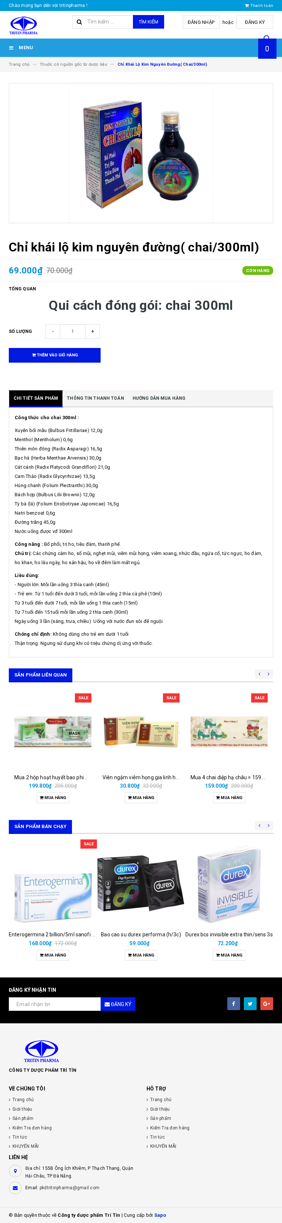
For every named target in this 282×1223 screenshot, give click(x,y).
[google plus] (266, 1003)
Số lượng (20, 331)
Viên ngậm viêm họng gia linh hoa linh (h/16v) (156, 777)
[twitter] (250, 1003)
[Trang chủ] (38, 25)
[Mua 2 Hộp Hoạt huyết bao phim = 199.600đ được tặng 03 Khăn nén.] (52, 731)
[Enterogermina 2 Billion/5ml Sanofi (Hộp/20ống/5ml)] (53, 883)
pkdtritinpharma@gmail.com (70, 1187)
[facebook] (233, 1003)
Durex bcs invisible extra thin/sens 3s (228, 934)
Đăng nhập (201, 22)
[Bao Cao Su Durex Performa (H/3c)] (141, 883)
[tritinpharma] (141, 1050)
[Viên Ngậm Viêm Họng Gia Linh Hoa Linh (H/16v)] (141, 731)
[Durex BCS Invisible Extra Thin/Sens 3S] (229, 883)
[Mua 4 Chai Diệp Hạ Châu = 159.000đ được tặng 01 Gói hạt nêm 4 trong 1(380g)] (229, 731)
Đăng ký (255, 22)
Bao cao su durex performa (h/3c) (141, 934)
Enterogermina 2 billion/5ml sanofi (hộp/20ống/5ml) (71, 934)
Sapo (160, 1215)
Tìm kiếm (148, 22)
